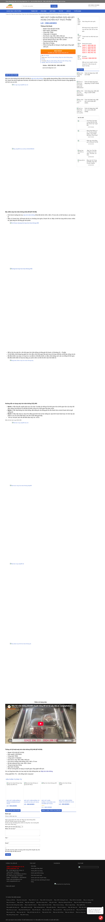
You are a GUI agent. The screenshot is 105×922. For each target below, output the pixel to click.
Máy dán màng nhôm (41, 902)
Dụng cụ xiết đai (10, 900)
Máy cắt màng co (10, 902)
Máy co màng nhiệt (88, 900)
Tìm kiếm (54, 6)
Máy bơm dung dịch (22, 900)
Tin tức (61, 11)
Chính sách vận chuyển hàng (38, 877)
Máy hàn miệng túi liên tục (65, 902)
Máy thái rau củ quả (11, 909)
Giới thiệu (52, 11)
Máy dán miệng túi (30, 902)
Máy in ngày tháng (70, 904)
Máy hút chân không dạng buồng (30, 14)
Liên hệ (68, 11)
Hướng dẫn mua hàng (36, 870)
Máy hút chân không (16, 14)
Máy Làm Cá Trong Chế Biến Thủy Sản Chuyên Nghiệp (92, 161)
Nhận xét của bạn (10, 828)
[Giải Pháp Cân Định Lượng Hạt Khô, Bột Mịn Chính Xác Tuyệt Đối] (82, 124)
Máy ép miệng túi (69, 912)
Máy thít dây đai (36, 909)
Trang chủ (34, 11)
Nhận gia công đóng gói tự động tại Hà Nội (92, 141)
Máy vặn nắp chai (47, 909)
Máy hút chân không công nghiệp (82, 902)
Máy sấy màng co (83, 907)
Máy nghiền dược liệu (26, 907)
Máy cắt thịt (20, 902)
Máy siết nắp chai (72, 907)
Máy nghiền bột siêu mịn (12, 907)
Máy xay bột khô (57, 909)
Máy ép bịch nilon (46, 912)
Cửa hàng (43, 11)
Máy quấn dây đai (51, 907)
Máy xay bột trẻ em (81, 909)
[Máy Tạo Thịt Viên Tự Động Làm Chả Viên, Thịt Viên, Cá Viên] (82, 152)
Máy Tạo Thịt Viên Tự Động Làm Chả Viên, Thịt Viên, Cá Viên (92, 153)
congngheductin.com (14, 881)
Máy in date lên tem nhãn (44, 904)
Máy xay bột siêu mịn (69, 909)
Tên (6, 837)
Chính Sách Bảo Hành (37, 868)
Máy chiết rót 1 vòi (33, 900)
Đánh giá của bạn (10, 826)
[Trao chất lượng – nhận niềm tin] (10, 6)
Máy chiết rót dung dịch (46, 900)
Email (7, 843)
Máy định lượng (24, 914)
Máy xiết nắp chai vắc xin (33, 912)
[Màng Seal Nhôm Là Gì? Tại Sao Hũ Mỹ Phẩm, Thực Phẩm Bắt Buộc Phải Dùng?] (82, 134)
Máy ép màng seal (80, 912)
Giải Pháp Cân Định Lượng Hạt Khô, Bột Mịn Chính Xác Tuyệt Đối (92, 123)
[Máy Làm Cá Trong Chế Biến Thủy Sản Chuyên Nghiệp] (82, 160)
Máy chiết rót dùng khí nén (61, 900)
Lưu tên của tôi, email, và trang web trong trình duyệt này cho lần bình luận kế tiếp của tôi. (22, 850)
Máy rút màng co (62, 907)
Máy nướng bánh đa (39, 907)
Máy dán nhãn (53, 902)
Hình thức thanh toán (36, 875)
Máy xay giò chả (10, 912)
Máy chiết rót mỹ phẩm (76, 900)
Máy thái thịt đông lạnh (24, 909)
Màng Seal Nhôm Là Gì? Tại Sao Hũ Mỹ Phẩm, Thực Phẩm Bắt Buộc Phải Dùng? (92, 133)
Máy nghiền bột (81, 904)
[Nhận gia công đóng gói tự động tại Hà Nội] (82, 144)
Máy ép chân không (52, 60)
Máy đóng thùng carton (12, 914)
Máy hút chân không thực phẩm (54, 62)
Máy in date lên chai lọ (30, 904)
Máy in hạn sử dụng (58, 904)
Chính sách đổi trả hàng (37, 873)
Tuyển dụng (77, 11)
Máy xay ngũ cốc (21, 912)
